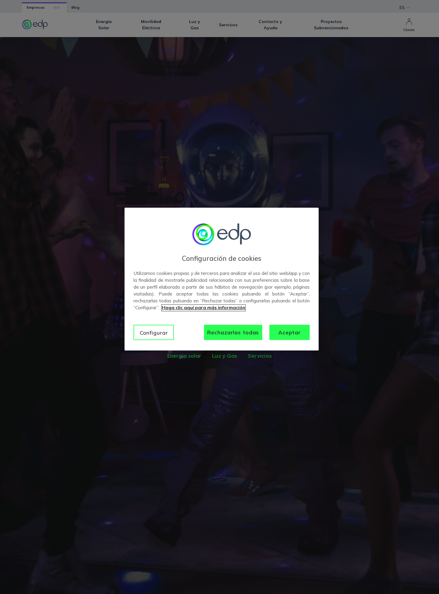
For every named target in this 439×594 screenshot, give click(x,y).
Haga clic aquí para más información (203, 308)
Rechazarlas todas (233, 332)
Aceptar (289, 332)
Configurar (154, 332)
